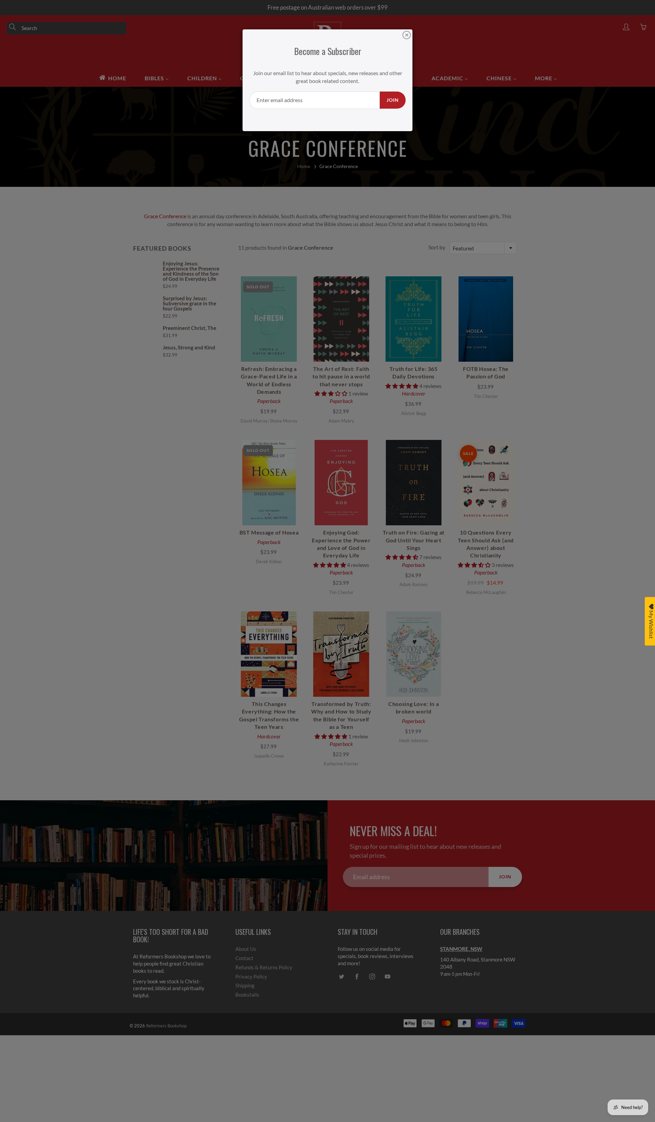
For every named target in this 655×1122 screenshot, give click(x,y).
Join (393, 100)
